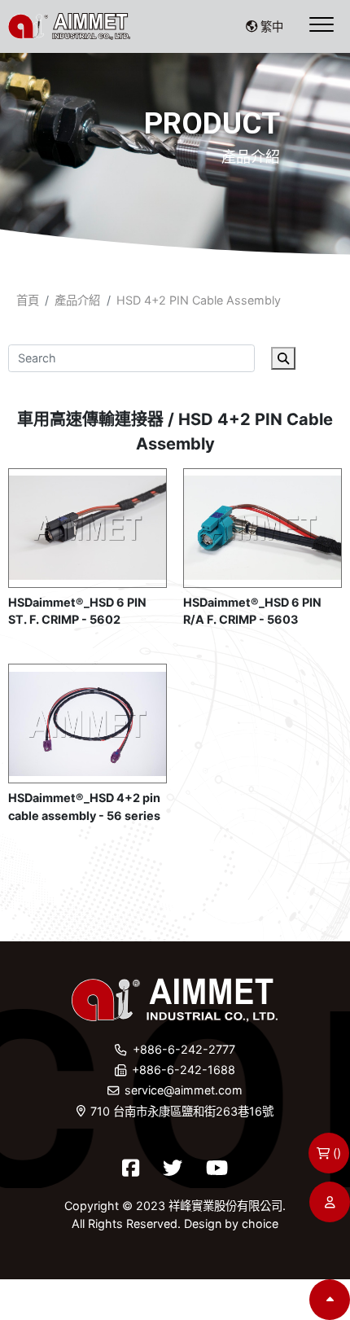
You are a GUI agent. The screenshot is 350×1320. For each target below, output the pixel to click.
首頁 (27, 300)
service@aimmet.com (184, 1090)
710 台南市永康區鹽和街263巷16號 (181, 1111)
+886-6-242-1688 (183, 1070)
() (337, 1153)
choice (260, 1223)
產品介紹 (77, 300)
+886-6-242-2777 (184, 1049)
